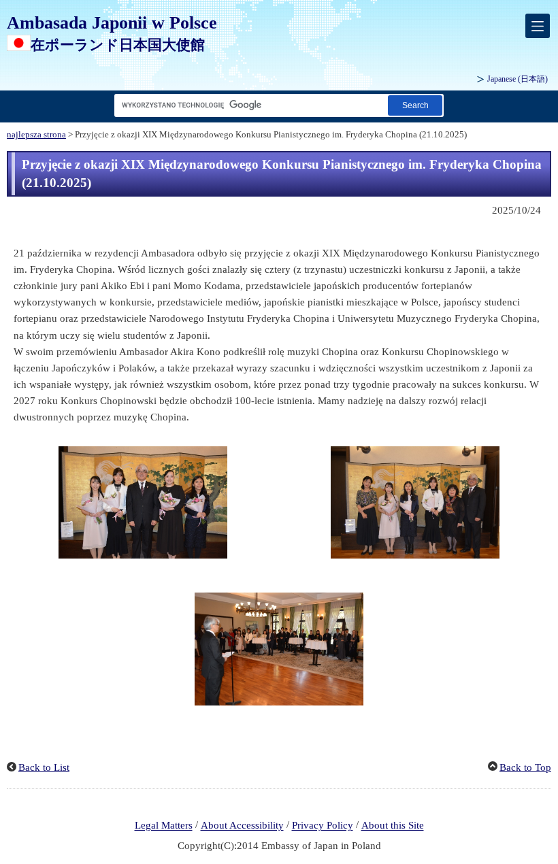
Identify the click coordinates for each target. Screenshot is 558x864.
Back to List (43, 767)
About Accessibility (242, 825)
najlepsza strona (36, 134)
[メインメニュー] (537, 26)
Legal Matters (164, 825)
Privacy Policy (322, 825)
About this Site (392, 825)
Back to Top (525, 767)
